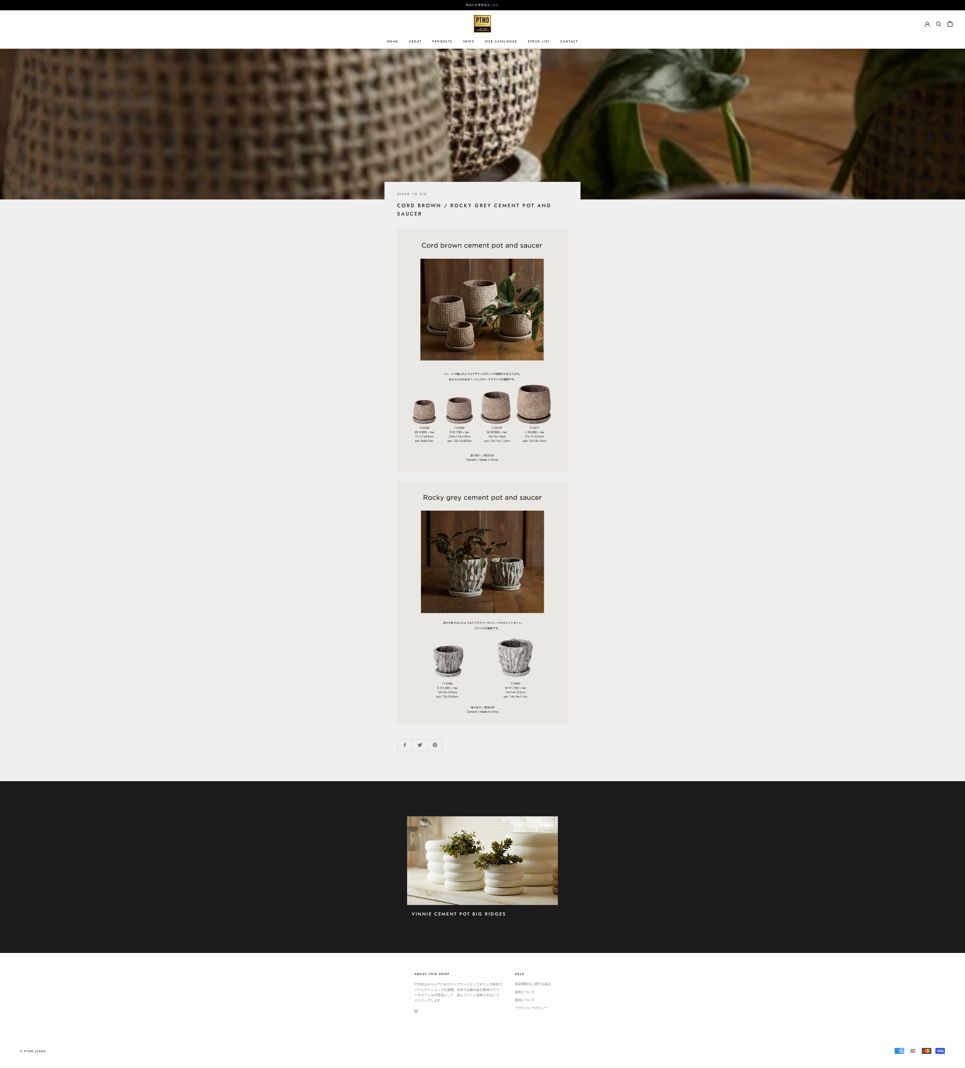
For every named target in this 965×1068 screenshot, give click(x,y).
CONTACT (569, 41)
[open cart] (950, 24)
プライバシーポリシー (531, 1008)
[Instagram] (416, 1011)
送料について (525, 992)
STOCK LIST (539, 41)
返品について (525, 1000)
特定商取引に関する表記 (533, 984)
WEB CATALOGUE (501, 41)
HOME (393, 41)
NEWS (468, 41)
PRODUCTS (442, 41)
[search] (938, 23)
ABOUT (415, 41)
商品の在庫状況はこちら (482, 5)
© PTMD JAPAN (33, 1051)
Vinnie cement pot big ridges (459, 914)
